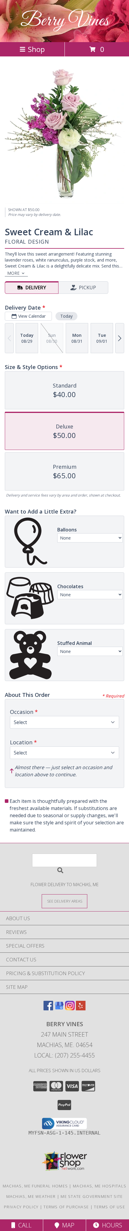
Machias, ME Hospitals (99, 1186)
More (13, 273)
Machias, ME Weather (31, 1196)
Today (66, 316)
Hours (110, 1225)
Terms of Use (109, 1207)
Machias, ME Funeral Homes (35, 1186)
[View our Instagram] (70, 1008)
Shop (36, 49)
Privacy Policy (21, 1207)
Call (23, 1225)
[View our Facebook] (48, 1008)
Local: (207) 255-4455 (64, 1055)
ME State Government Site (92, 1196)
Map (66, 1225)
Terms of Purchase (66, 1207)
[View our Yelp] (81, 1008)
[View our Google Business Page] (59, 1008)
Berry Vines (64, 21)
